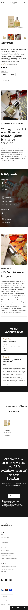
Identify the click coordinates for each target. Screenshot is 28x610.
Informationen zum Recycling (9, 558)
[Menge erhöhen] (8, 608)
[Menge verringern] (1, 608)
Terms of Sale (5, 550)
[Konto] (20, 2)
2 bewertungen (13, 64)
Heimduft (3, 540)
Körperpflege (5, 537)
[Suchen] (5, 2)
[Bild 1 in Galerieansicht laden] (14, 19)
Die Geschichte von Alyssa (8, 566)
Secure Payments (6, 555)
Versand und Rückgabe (7, 553)
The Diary (3, 571)
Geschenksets (5, 542)
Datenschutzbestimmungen (14, 485)
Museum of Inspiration (7, 569)
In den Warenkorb (18, 608)
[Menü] (1, 2)
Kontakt (3, 574)
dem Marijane (16, 406)
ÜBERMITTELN (14, 496)
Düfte (2, 535)
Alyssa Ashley (8, 604)
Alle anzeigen (14, 411)
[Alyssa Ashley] (13, 2)
